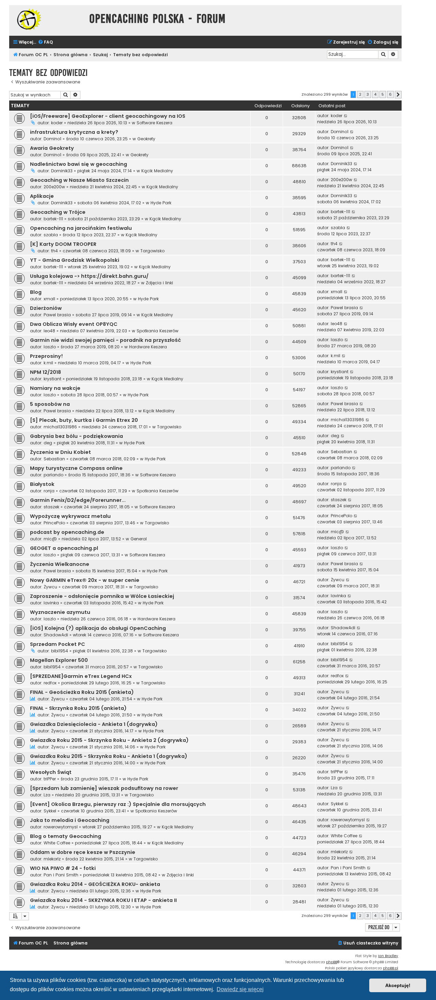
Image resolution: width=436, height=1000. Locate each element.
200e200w (54, 187)
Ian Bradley (388, 955)
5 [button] (383, 94)
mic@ (50, 539)
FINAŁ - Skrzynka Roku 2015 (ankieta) (78, 708)
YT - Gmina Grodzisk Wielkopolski (74, 260)
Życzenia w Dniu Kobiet (60, 452)
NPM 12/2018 (45, 372)
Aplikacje (42, 196)
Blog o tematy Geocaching (65, 836)
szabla (51, 235)
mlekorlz (52, 859)
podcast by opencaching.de (67, 532)
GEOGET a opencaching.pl (64, 548)
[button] (398, 94)
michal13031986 (60, 427)
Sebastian (54, 459)
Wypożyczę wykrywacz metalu (70, 516)
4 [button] (375, 94)
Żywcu (50, 587)
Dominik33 (62, 171)
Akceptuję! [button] (397, 985)
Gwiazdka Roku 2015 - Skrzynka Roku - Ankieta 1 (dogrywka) (108, 756)
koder (57, 123)
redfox (50, 683)
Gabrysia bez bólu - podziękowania (76, 436)
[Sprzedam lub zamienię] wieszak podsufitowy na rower (104, 788)
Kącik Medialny (157, 171)
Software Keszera (154, 123)
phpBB (331, 962)
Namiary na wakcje (55, 388)
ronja (49, 491)
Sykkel (50, 811)
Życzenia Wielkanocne (59, 564)
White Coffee (57, 843)
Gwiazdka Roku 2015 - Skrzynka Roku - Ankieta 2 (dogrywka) (109, 740)
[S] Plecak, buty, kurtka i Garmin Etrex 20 (84, 420)
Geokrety (146, 139)
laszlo (50, 347)
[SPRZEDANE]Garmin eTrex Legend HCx (81, 676)
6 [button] (390, 94)
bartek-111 (53, 219)
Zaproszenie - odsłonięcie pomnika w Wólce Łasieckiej (102, 596)
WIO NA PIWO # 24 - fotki (63, 868)
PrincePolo (54, 523)
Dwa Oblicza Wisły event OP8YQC (74, 324)
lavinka (51, 603)
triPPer (50, 779)
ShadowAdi (56, 635)
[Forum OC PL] (47, 19)
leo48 (49, 331)
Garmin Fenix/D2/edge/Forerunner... (78, 500)
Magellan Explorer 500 (59, 660)
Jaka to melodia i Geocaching (69, 820)
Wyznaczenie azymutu (60, 612)
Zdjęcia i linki (159, 283)
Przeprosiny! (46, 356)
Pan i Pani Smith (61, 875)
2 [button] (360, 94)
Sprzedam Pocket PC (57, 644)
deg (48, 443)
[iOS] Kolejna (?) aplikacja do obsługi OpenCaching (98, 628)
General (138, 539)
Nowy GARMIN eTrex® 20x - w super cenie (84, 580)
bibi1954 (59, 651)
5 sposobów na (50, 404)
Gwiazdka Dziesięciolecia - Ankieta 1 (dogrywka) (94, 724)
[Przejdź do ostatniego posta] (346, 116)
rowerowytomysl (61, 827)
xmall (49, 299)
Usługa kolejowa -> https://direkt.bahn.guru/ (89, 276)
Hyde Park (161, 203)
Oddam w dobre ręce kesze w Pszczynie (82, 852)
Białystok (42, 484)
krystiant (52, 379)
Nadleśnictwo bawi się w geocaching (78, 164)
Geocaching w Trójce (57, 212)
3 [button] (368, 94)
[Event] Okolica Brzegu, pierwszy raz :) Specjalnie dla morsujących (118, 804)
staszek (51, 507)
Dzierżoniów (46, 308)
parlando (53, 475)
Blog (36, 292)
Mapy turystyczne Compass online (76, 468)
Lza (47, 795)
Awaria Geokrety (52, 148)
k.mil (48, 363)
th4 (54, 251)
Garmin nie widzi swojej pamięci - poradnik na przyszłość (105, 340)
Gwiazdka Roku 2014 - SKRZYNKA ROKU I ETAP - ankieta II (103, 900)
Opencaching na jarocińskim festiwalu (81, 228)
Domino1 (52, 139)
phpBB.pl (390, 968)
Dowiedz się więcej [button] (240, 989)
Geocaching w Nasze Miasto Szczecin (79, 180)
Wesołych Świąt (51, 772)
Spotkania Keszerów (157, 331)
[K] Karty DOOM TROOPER (63, 244)
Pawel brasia (57, 315)
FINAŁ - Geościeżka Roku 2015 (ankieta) (82, 692)
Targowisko (152, 251)
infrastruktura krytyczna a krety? (74, 132)
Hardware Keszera (148, 347)
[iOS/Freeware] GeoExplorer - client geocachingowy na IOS (107, 116)
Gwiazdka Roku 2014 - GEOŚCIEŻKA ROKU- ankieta (95, 884)
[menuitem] (45, 42)
